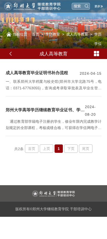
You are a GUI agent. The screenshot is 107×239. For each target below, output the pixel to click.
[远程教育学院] (35, 6)
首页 (35, 34)
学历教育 (52, 34)
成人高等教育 (77, 34)
